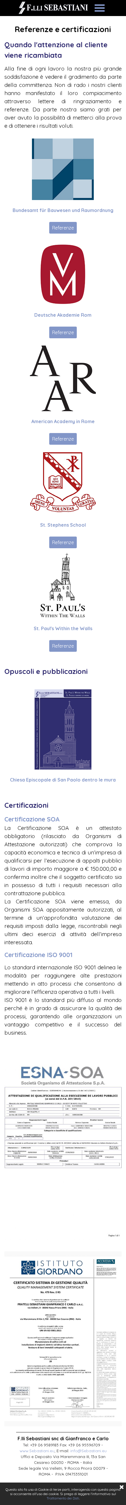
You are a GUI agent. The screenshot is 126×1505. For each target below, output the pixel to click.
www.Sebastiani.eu (37, 1450)
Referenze (63, 228)
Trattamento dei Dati (63, 1498)
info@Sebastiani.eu (88, 1450)
